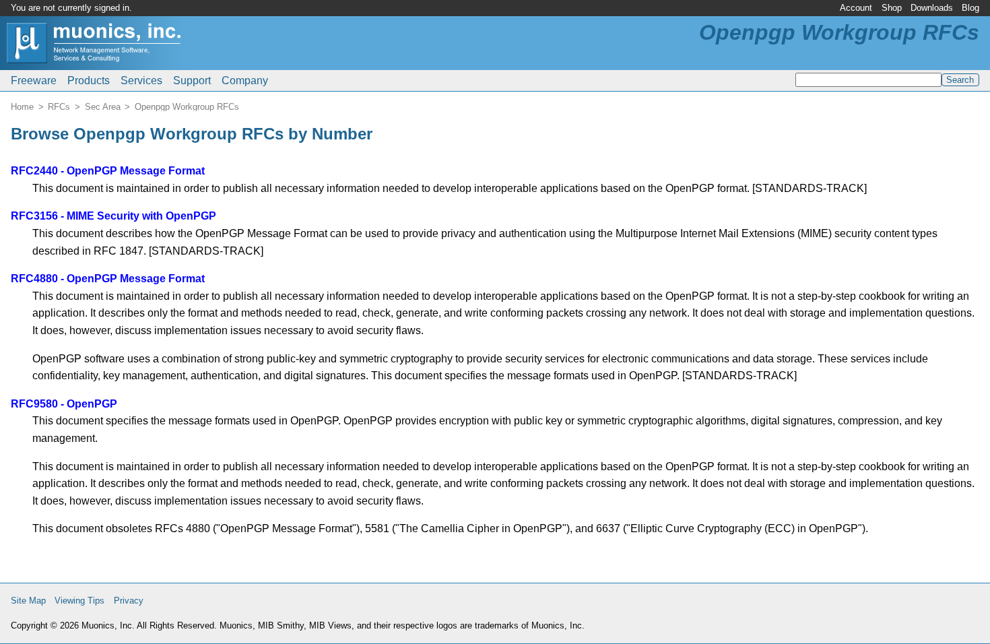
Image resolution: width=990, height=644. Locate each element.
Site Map (28, 600)
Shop (892, 8)
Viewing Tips (79, 600)
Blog (970, 8)
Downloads (932, 8)
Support (192, 80)
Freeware (34, 80)
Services (141, 80)
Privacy (128, 600)
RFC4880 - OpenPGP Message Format (108, 278)
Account (856, 8)
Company (245, 80)
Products (88, 80)
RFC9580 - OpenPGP (64, 404)
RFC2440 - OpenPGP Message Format (108, 170)
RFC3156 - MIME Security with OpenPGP (113, 216)
